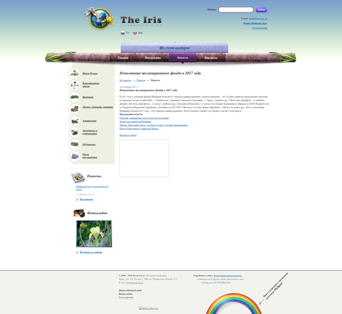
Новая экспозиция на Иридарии (135, 121)
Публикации (89, 144)
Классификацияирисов (91, 85)
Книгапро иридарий (90, 156)
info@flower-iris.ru (258, 18)
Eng (140, 32)
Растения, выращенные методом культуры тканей (144, 117)
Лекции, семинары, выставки (98, 107)
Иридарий (88, 97)
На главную (125, 80)
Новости (141, 80)
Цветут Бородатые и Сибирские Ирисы (139, 128)
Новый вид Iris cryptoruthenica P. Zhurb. (92, 188)
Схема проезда (259, 28)
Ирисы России (90, 73)
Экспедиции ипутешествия (90, 132)
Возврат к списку (128, 135)
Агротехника (89, 120)
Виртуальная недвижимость (228, 275)
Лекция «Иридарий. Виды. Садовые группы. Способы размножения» (154, 125)
